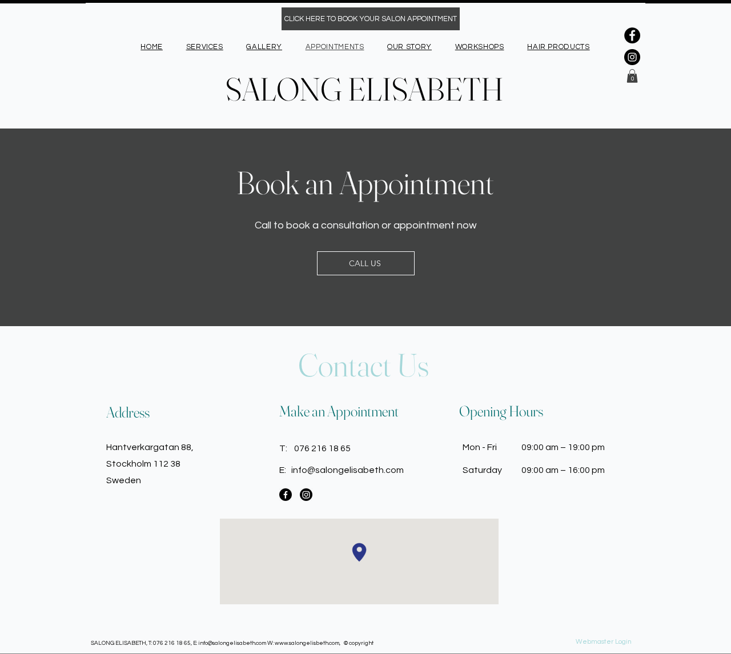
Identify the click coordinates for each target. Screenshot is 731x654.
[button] (632, 76)
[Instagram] (632, 57)
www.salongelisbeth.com (307, 643)
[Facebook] (632, 35)
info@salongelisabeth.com (347, 470)
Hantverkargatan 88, (150, 447)
